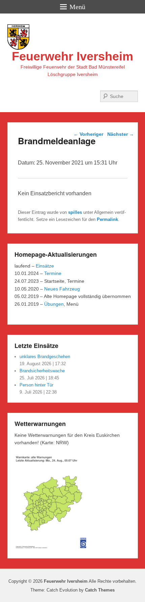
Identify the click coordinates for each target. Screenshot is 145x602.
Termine (52, 273)
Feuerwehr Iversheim (72, 56)
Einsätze (45, 266)
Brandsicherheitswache (42, 370)
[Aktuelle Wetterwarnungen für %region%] (52, 547)
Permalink (107, 219)
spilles (75, 212)
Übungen (54, 304)
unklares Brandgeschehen (45, 356)
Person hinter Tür (36, 384)
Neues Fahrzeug (62, 289)
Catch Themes (100, 590)
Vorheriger (88, 134)
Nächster (120, 134)
